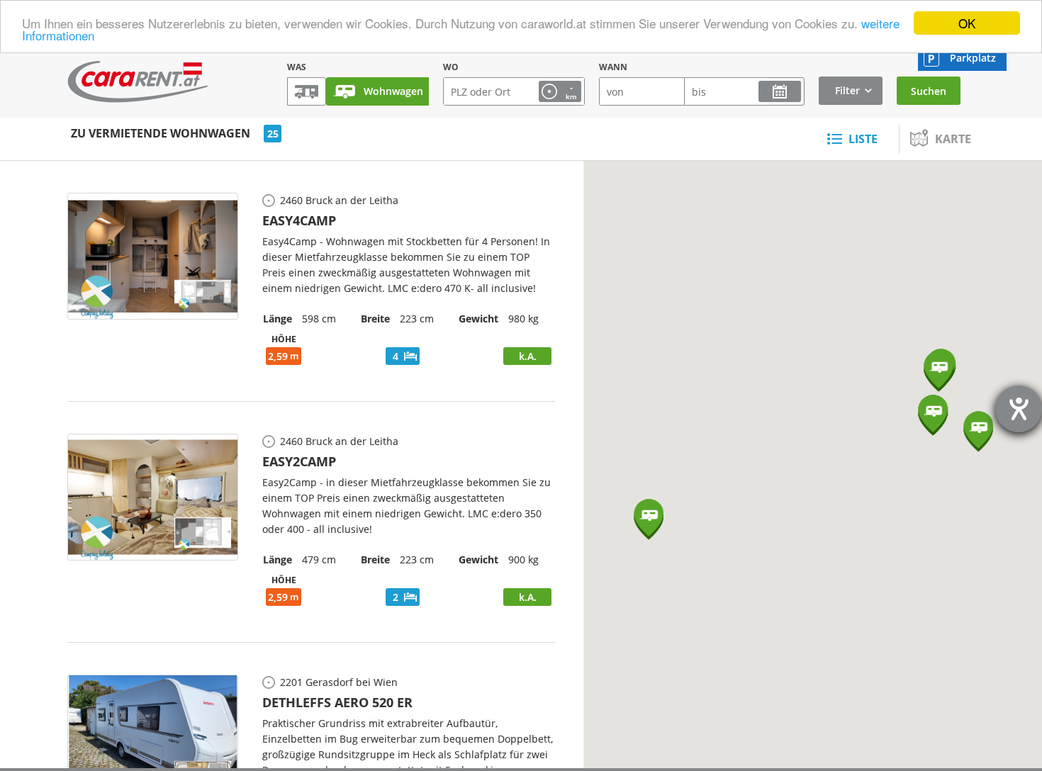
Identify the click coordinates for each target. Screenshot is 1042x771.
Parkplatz (973, 57)
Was (296, 67)
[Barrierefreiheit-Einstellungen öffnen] (1018, 409)
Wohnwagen (393, 91)
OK (966, 23)
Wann (613, 67)
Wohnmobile (306, 91)
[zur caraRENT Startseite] (138, 82)
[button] (978, 431)
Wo (451, 67)
